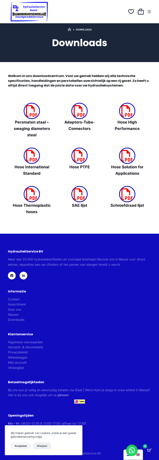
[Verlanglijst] (131, 12)
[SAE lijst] (79, 194)
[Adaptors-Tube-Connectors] (79, 111)
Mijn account (17, 362)
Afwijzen (42, 445)
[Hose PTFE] (79, 156)
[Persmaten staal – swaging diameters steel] (32, 111)
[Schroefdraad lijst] (127, 194)
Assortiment (17, 304)
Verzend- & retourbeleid (25, 347)
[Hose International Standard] (32, 156)
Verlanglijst (16, 368)
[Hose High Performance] (127, 111)
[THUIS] (69, 30)
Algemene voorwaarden (25, 342)
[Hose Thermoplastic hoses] (32, 194)
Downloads (16, 320)
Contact (14, 299)
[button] (132, 450)
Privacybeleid (18, 352)
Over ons (14, 309)
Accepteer (21, 445)
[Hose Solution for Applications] (127, 156)
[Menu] (149, 11)
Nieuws (13, 314)
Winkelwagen (17, 357)
